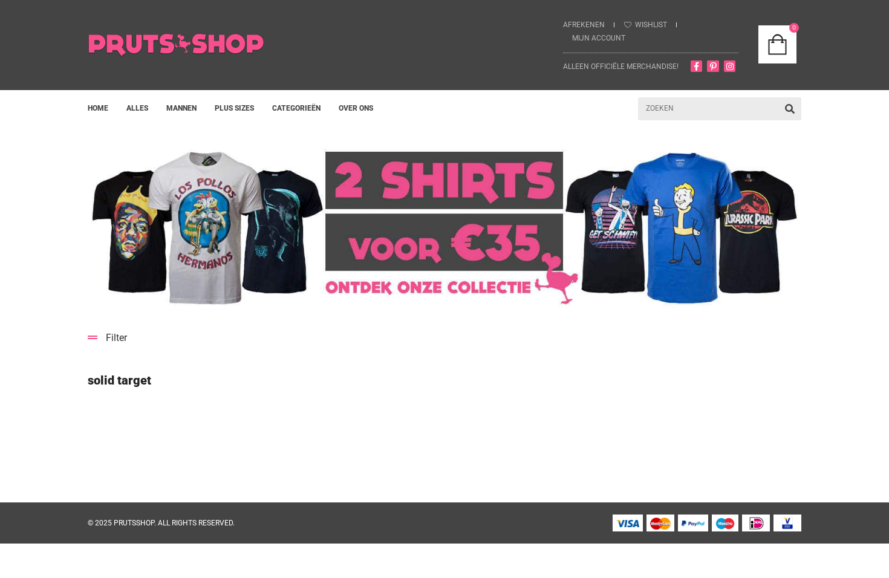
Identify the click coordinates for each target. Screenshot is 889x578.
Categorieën (296, 108)
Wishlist (651, 25)
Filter (116, 337)
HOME (98, 108)
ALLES (137, 108)
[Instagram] (730, 66)
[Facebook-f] (697, 66)
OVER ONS (356, 108)
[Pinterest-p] (713, 66)
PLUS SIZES (234, 108)
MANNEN (181, 108)
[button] (444, 338)
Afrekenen (584, 25)
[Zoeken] (789, 108)
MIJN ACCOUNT (598, 38)
